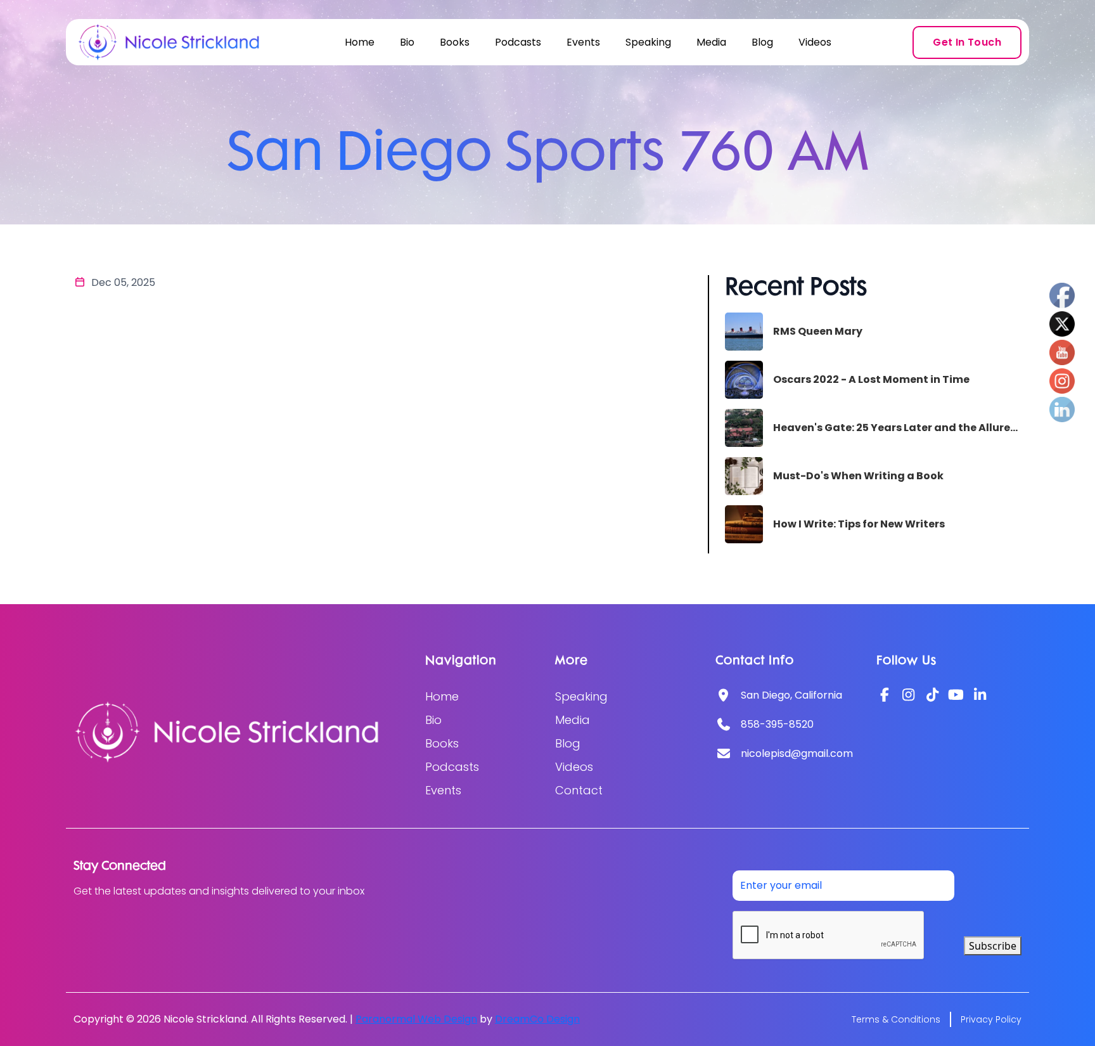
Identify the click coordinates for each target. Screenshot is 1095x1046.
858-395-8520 (777, 724)
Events (583, 42)
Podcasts (518, 42)
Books (455, 42)
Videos (814, 42)
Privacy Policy (991, 1019)
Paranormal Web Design (416, 1019)
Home (360, 42)
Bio (407, 42)
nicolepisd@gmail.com (797, 753)
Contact (579, 790)
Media (711, 42)
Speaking (648, 42)
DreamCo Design (537, 1019)
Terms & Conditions (896, 1019)
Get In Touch (967, 42)
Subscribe (992, 946)
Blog (762, 42)
